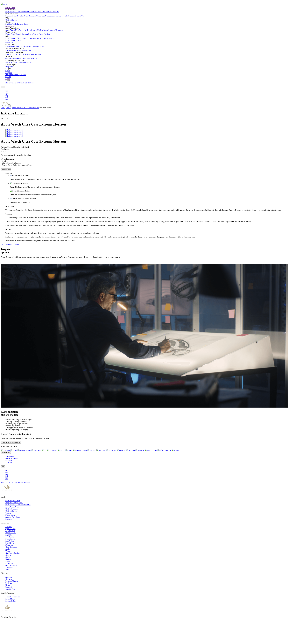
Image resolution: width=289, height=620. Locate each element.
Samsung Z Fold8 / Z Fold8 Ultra (17, 16)
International (9, 456)
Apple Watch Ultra (12, 30)
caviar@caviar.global (22, 482)
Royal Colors (10, 46)
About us (8, 577)
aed (6, 99)
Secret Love (21, 58)
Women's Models (49, 30)
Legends (8, 54)
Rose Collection (31, 58)
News (31, 83)
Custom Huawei (11, 20)
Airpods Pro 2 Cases (12, 517)
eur (6, 93)
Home (3, 108)
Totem (39, 54)
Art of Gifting (10, 589)
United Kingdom (11, 458)
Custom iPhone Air (52, 12)
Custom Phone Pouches (41, 34)
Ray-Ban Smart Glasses (13, 38)
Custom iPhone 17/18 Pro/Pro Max (17, 12)
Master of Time (10, 62)
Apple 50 (15, 50)
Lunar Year (9, 563)
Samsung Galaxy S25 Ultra (58, 16)
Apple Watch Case (18, 108)
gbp (6, 95)
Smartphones (10, 8)
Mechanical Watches (40, 38)
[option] (146, 91)
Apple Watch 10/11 (26, 30)
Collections (9, 42)
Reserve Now (6, 169)
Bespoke (8, 73)
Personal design (22, 24)
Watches (8, 513)
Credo (7, 71)
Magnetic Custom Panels (24, 34)
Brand (7, 79)
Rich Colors (34, 46)
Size (2, 149)
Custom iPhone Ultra (37, 12)
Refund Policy (10, 599)
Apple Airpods (27, 38)
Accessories (9, 26)
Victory (8, 551)
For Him (8, 24)
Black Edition (20, 46)
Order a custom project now (11, 442)
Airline (28, 50)
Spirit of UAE (17, 54)
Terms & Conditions (12, 597)
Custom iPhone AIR (12, 501)
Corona (41, 46)
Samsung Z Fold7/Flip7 (76, 16)
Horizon (8, 559)
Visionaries (22, 50)
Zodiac (24, 54)
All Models (59, 30)
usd (6, 91)
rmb (6, 97)
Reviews (8, 583)
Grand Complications (23, 62)
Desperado (9, 67)
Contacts (26, 83)
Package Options (7, 147)
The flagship (9, 537)
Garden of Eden (11, 58)
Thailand (8, 462)
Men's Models (38, 30)
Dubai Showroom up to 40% (15, 75)
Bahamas (8, 460)
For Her (14, 24)
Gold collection (32, 54)
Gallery (8, 77)
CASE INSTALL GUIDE (10, 244)
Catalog (8, 108)
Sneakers (51, 38)
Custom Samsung (11, 509)
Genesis (27, 46)
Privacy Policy (10, 601)
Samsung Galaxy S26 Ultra (39, 16)
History (8, 83)
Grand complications (12, 553)
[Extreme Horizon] (14, 130)
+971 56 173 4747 (8, 482)
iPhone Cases (10, 34)
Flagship (8, 50)
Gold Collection (11, 547)
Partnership (9, 587)
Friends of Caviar (17, 83)
